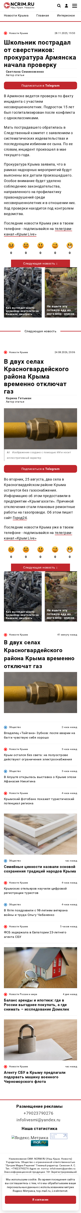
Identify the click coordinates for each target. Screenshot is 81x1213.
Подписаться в (40, 85)
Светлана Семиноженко (25, 71)
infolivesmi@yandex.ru (39, 1120)
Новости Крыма (18, 33)
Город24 (20, 518)
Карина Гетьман (18, 398)
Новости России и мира (23, 994)
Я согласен (40, 1199)
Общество (15, 727)
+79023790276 (38, 1113)
